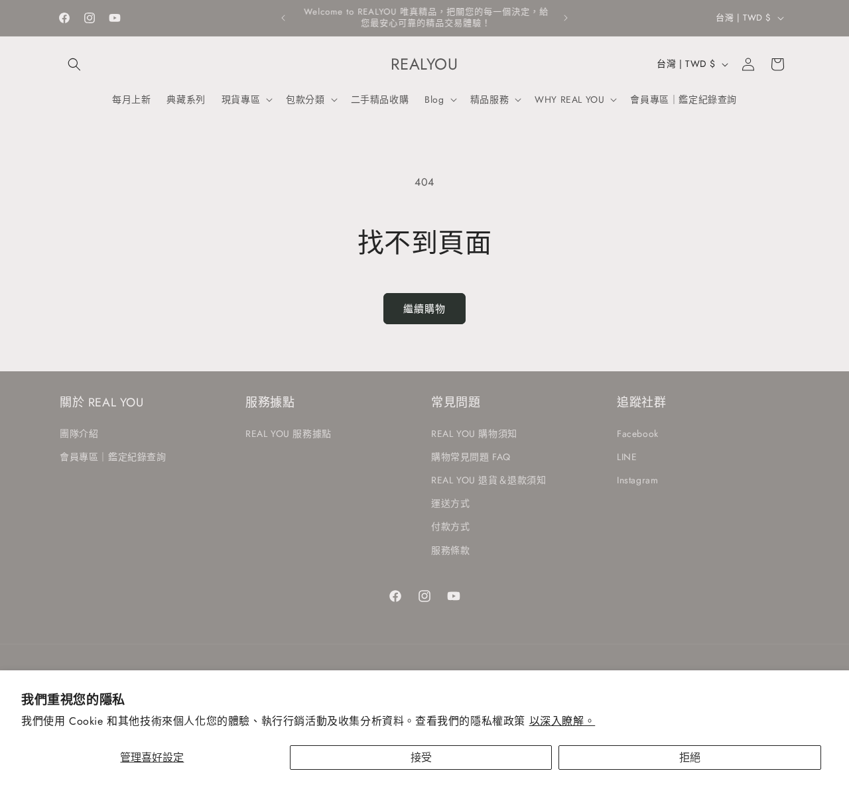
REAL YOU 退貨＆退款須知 (489, 479)
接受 (421, 757)
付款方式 (450, 526)
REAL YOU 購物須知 (474, 433)
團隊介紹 (79, 433)
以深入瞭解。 (562, 721)
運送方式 (450, 503)
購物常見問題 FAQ (471, 456)
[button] (74, 64)
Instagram (637, 479)
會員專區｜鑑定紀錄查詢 (113, 456)
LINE (627, 456)
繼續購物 (424, 309)
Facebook (638, 433)
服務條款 (450, 549)
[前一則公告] (283, 17)
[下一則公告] (565, 17)
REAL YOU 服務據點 (288, 433)
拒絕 (689, 757)
